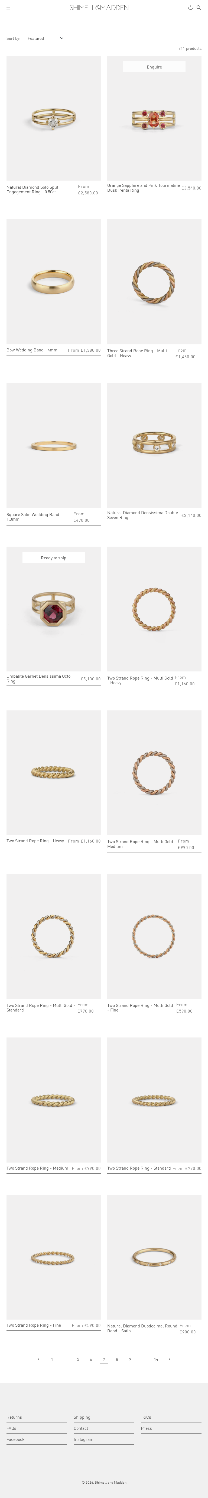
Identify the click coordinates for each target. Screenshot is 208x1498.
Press (146, 1428)
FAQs (11, 1428)
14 (156, 1359)
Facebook (15, 1439)
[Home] (99, 8)
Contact (81, 1428)
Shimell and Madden (110, 1482)
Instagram (83, 1439)
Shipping (82, 1417)
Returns (14, 1417)
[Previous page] (39, 1359)
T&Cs (146, 1417)
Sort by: (13, 38)
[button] (8, 7)
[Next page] (169, 1359)
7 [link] (104, 1359)
